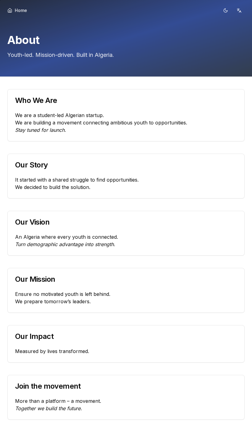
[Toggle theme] (225, 10)
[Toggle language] (239, 10)
